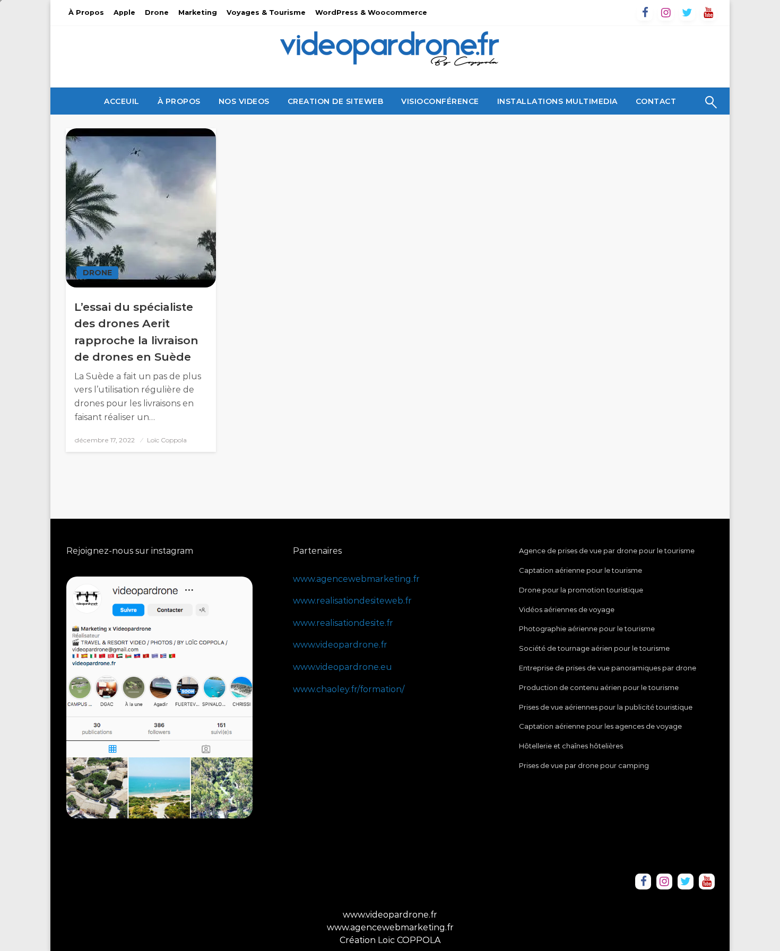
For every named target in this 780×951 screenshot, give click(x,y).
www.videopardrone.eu (342, 667)
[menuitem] (122, 101)
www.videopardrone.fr (340, 645)
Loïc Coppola (167, 440)
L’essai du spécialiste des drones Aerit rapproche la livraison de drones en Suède (136, 332)
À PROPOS (179, 101)
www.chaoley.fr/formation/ (348, 689)
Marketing (197, 12)
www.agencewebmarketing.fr (356, 579)
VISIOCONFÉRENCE (440, 101)
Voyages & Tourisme (266, 12)
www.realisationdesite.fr (343, 623)
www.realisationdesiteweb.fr (352, 601)
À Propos (86, 12)
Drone (157, 12)
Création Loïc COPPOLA (390, 940)
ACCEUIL (122, 101)
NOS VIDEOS (244, 101)
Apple (124, 12)
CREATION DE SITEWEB (336, 101)
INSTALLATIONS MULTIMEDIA (557, 101)
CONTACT (656, 101)
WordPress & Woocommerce (371, 12)
